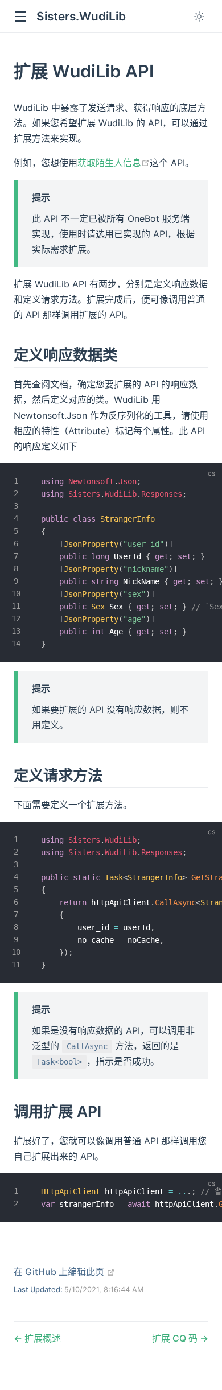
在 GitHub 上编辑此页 (64, 1271)
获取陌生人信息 (113, 162)
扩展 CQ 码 (176, 1338)
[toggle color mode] (199, 16)
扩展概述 (41, 1338)
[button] (20, 17)
